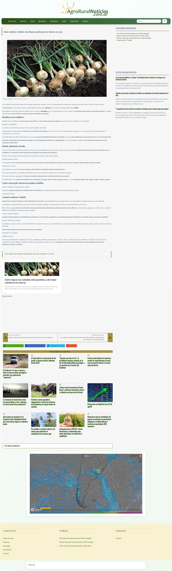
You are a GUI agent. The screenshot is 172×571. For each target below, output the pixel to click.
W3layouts (31, 565)
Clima (32, 21)
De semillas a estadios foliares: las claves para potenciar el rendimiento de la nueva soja (43, 431)
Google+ (73, 346)
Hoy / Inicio (12, 21)
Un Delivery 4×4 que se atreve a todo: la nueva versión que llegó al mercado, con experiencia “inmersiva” (14, 374)
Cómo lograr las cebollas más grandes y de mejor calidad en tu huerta (29, 254)
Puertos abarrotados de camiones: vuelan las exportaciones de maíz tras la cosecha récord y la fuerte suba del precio (99, 362)
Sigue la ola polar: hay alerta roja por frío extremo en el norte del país (30, 337)
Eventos (85, 21)
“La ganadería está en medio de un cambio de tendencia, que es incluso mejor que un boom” (142, 109)
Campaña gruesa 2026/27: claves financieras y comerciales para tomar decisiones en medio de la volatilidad (71, 432)
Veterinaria (74, 21)
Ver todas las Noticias (12, 445)
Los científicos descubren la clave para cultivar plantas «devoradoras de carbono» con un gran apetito (82, 338)
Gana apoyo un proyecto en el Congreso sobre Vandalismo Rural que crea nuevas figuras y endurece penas (15, 420)
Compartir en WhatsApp (15, 346)
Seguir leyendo (7, 296)
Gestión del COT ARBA (124, 40)
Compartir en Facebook (37, 346)
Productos (6, 542)
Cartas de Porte (8, 538)
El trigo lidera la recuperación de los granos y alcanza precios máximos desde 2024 (43, 360)
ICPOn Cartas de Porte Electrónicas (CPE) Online (133, 36)
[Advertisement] (56, 314)
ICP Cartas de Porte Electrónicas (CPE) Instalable (133, 33)
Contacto (6, 553)
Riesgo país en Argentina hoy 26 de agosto (99, 405)
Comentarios (7, 550)
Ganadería (54, 21)
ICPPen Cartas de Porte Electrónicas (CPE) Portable (134, 38)
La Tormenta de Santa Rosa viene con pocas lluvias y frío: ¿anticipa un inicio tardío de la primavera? (14, 402)
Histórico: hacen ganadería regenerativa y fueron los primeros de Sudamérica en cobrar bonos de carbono (43, 403)
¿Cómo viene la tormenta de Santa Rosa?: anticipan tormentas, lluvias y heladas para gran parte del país (71, 390)
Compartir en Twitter (57, 346)
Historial (23, 21)
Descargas (6, 546)
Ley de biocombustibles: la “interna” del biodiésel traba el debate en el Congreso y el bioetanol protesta (140, 78)
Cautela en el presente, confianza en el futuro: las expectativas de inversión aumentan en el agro (142, 94)
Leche (64, 21)
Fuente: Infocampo (8, 99)
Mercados (42, 21)
